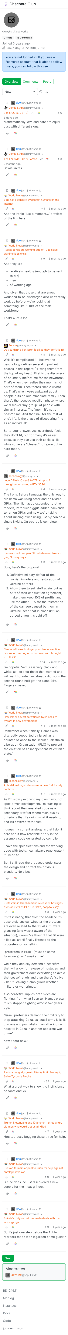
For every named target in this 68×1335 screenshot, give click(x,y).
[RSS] (46, 92)
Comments (30, 81)
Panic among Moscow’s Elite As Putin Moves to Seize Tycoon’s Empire (32, 1074)
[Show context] (33, 113)
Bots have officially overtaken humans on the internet (31, 201)
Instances (9, 1305)
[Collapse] (7, 103)
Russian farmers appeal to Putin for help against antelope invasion (33, 1170)
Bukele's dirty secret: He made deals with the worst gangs (32, 1220)
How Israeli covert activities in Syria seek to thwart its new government (30, 718)
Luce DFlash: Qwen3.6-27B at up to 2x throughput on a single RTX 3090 (28, 482)
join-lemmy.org (13, 1328)
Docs (6, 1313)
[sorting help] (40, 92)
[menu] (62, 4)
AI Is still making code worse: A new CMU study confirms (33, 787)
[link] (39, 113)
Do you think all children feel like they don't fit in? (34, 349)
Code (7, 1321)
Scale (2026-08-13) (16, 112)
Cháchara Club (22, 4)
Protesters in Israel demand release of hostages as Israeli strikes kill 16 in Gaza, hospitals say (33, 905)
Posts (47, 81)
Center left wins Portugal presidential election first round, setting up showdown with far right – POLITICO (33, 653)
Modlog (8, 1298)
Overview (11, 81)
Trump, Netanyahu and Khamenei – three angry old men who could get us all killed (33, 1124)
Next (8, 1258)
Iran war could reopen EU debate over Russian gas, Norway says (32, 555)
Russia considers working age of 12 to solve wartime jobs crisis (31, 251)
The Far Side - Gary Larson (20, 159)
